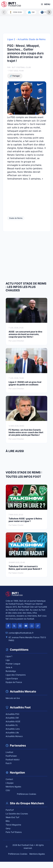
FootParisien (11, 756)
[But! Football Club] (11, 4)
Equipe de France (14, 682)
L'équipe (9, 783)
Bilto (8, 821)
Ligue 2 (11, 39)
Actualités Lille (12, 732)
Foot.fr (9, 763)
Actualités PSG (12, 714)
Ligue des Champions (16, 675)
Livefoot (9, 752)
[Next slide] (49, 12)
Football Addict (13, 759)
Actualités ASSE (13, 721)
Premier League (13, 663)
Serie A (9, 667)
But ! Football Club (21, 67)
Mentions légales (13, 786)
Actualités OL (12, 725)
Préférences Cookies (26, 794)
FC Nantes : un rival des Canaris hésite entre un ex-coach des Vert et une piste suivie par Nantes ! (26, 432)
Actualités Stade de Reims (32, 39)
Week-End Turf (12, 817)
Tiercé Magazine (13, 824)
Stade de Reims (15, 218)
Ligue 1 (9, 656)
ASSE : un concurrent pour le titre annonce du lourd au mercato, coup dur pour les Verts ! (25, 334)
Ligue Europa (12, 678)
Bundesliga (11, 671)
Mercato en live (13, 698)
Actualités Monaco (14, 736)
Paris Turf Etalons (14, 832)
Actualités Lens (13, 729)
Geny (8, 828)
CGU (8, 790)
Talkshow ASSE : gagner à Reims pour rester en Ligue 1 (25, 519)
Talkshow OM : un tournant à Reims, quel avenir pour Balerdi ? (25, 567)
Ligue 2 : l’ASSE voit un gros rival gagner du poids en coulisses (25, 383)
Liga (8, 660)
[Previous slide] (4, 12)
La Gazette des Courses (17, 813)
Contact (9, 779)
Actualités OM (12, 718)
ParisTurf (10, 810)
